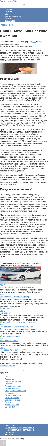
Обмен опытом (12, 388)
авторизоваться (7, 366)
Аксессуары (10, 379)
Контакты (9, 432)
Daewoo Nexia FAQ (8, 1)
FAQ (6, 14)
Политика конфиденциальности (19, 427)
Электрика (10, 20)
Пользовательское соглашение (19, 430)
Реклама (9, 434)
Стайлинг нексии (12, 400)
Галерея (8, 11)
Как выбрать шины (9, 341)
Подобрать (37, 57)
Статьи (8, 18)
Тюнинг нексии (12, 404)
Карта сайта (10, 425)
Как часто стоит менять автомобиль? (17, 287)
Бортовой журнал (13, 16)
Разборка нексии (13, 395)
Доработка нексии (13, 386)
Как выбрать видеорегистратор (14, 297)
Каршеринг (5, 313)
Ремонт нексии (12, 397)
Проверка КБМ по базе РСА (13, 350)
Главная (8, 9)
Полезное (9, 393)
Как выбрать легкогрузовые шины (16, 327)
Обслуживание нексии (15, 391)
